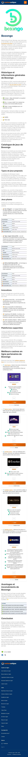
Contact (3, 736)
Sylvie (9, 651)
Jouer (14, 402)
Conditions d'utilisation (17, 754)
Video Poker (4, 710)
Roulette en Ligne (5, 697)
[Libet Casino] (14, 377)
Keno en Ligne (4, 700)
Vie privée (9, 754)
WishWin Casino (8, 529)
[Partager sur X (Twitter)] (5, 655)
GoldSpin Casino (8, 490)
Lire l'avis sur (14, 405)
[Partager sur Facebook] (2, 655)
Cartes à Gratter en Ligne (6, 694)
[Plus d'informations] (14, 398)
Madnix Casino (8, 409)
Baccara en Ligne (5, 703)
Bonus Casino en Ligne (6, 674)
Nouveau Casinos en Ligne (7, 680)
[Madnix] (14, 419)
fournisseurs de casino (6, 43)
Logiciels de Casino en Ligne (7, 677)
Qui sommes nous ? (5, 733)
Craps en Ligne (4, 723)
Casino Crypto (4, 683)
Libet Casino (7, 365)
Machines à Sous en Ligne (6, 690)
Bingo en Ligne (4, 719)
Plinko (2, 726)
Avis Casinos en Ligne (6, 670)
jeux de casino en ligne (15, 84)
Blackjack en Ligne (5, 713)
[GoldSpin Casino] (14, 500)
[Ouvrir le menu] (25, 2)
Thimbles (3, 706)
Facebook (6, 743)
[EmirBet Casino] (14, 462)
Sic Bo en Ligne (4, 716)
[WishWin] (14, 540)
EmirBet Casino (8, 451)
